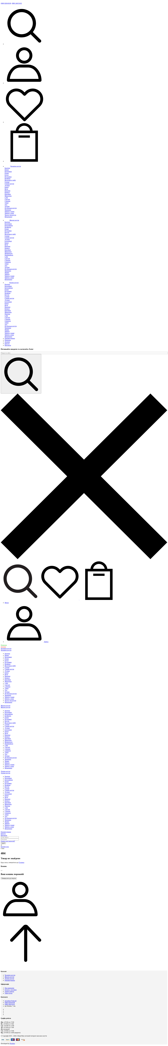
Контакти (8, 345)
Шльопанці (8, 217)
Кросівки (8, 194)
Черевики (8, 210)
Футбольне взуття (11, 208)
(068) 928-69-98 (6, 3)
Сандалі (7, 199)
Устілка (7, 206)
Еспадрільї (8, 241)
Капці (7, 187)
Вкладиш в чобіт (10, 180)
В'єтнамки (8, 177)
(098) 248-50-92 (17, 3)
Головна (21, 862)
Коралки (7, 191)
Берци (7, 170)
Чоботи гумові (9, 211)
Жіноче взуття (14, 220)
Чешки (7, 272)
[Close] (1, 870)
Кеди (6, 189)
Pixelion (12, 1043)
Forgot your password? (8, 841)
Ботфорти (8, 227)
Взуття (7, 232)
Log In (3, 843)
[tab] (7, 603)
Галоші (7, 182)
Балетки (7, 168)
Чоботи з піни (9, 213)
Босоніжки (8, 171)
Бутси (7, 175)
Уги (6, 204)
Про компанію (9, 988)
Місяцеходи (8, 253)
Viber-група (8, 993)
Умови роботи (9, 991)
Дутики (7, 185)
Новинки (8, 340)
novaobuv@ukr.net (10, 1001)
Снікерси (8, 262)
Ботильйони (9, 225)
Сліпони (7, 201)
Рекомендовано (10, 338)
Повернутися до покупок (9, 878)
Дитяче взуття (13, 282)
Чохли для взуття (10, 215)
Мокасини (8, 196)
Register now (5, 847)
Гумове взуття (9, 184)
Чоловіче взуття (15, 166)
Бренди (7, 343)
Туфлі (6, 203)
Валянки (7, 178)
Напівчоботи (9, 255)
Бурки (7, 173)
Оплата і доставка (11, 990)
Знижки (7, 342)
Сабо (6, 197)
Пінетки (7, 314)
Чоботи (7, 274)
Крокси (7, 192)
